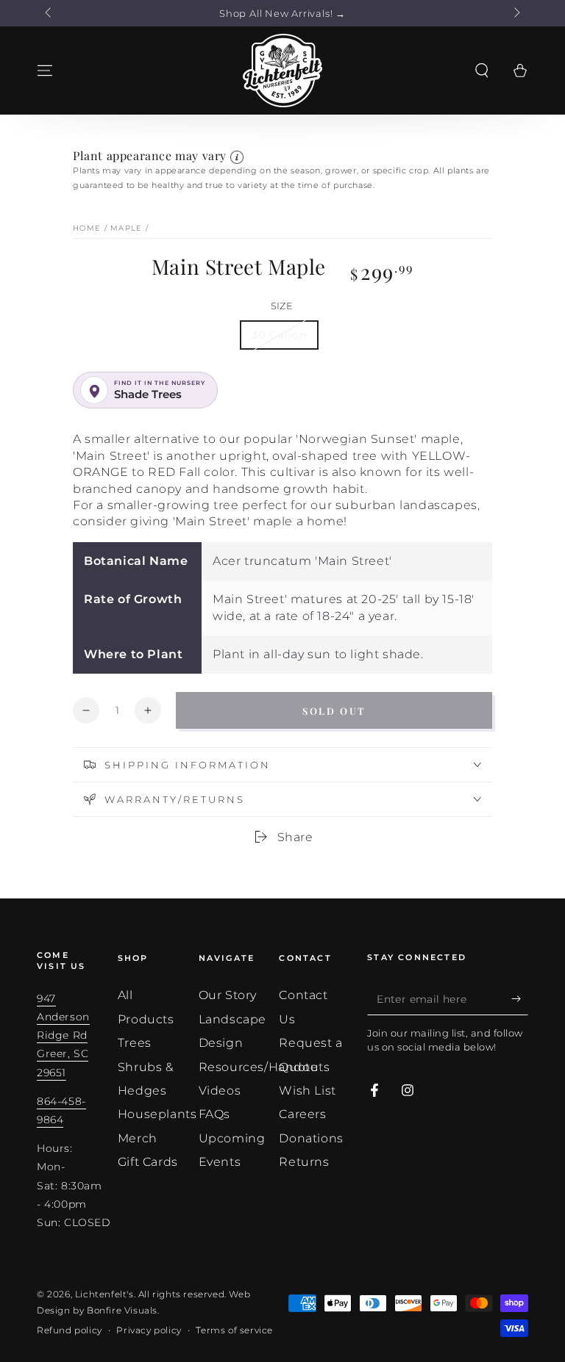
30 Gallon (279, 335)
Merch (137, 1138)
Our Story (228, 995)
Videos (220, 1091)
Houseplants (157, 1114)
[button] (482, 70)
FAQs (214, 1114)
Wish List (307, 1091)
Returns (304, 1162)
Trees (135, 1043)
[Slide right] (515, 13)
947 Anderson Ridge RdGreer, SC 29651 (63, 1035)
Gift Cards (148, 1162)
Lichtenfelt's (104, 1294)
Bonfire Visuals (122, 1310)
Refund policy (69, 1330)
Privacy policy (148, 1330)
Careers (302, 1114)
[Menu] (45, 70)
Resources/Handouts (264, 1067)
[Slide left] (49, 13)
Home (87, 228)
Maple (126, 228)
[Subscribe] (519, 998)
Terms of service (234, 1330)
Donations (311, 1138)
